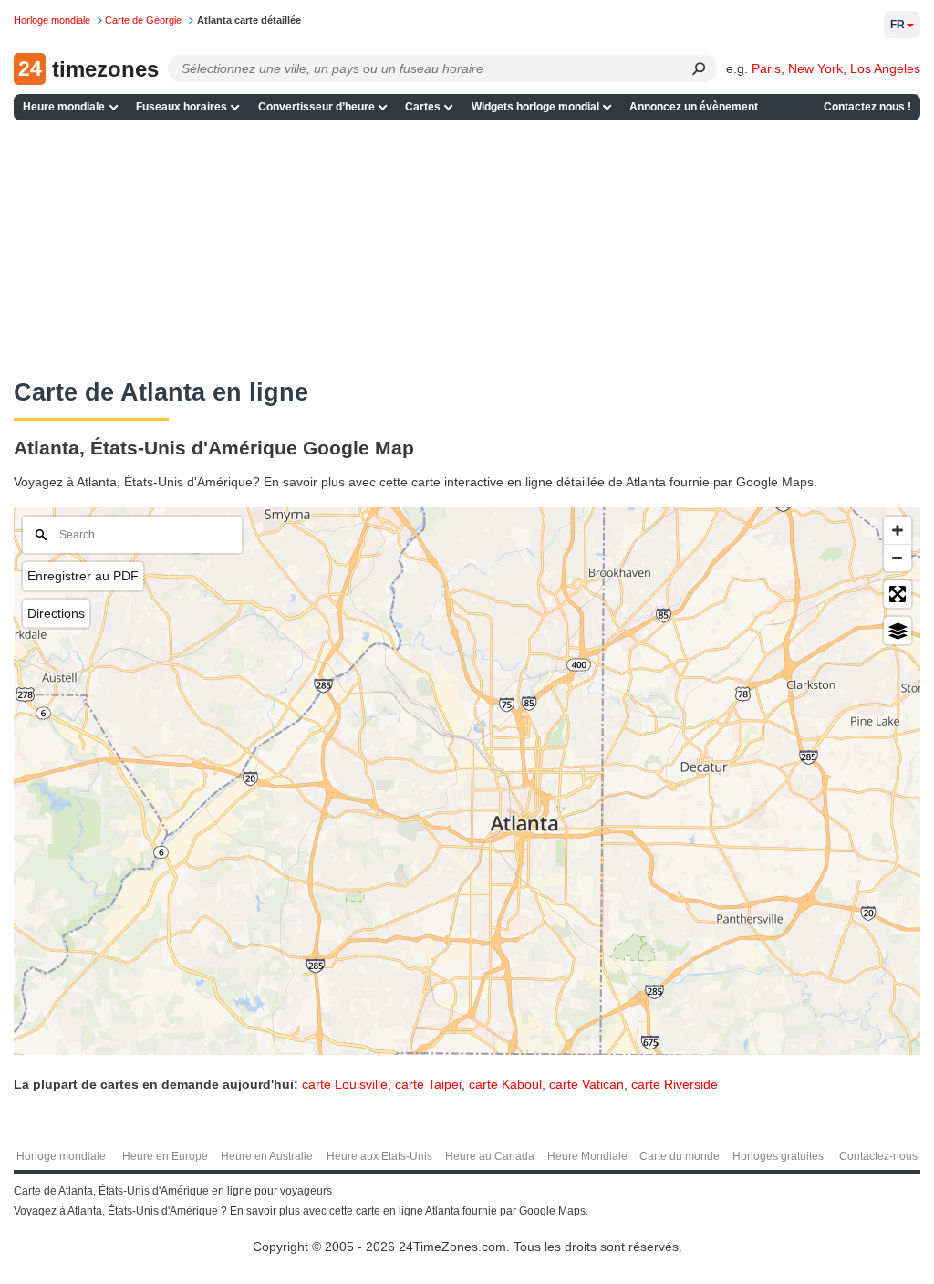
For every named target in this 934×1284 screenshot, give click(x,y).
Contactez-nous (878, 1156)
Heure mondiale (64, 106)
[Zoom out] (897, 557)
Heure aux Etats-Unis (379, 1156)
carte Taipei (428, 1084)
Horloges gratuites (778, 1156)
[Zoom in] (897, 530)
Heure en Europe (165, 1156)
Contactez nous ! (867, 106)
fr (897, 24)
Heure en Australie (267, 1156)
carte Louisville (345, 1084)
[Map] (467, 781)
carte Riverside (674, 1084)
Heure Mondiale (587, 1156)
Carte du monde (679, 1156)
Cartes (423, 106)
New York (815, 68)
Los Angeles (885, 68)
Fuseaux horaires (181, 106)
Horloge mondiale (61, 1156)
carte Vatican (586, 1084)
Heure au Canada (489, 1156)
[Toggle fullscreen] (897, 594)
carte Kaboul (505, 1084)
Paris (766, 68)
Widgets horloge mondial (535, 106)
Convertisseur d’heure (316, 106)
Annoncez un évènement (693, 106)
